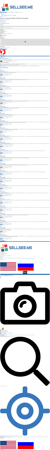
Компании (1, 13)
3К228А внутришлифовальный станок (4, 71)
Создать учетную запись (9, 241)
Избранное (21, 12)
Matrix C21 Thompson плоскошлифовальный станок (5, 199)
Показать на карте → (2, 38)
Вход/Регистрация (9, 12)
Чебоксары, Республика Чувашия (7, 437)
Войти (1, 331)
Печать (1, 48)
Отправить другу (4, 48)
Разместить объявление (3, 12)
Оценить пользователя (3, 56)
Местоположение (14, 12)
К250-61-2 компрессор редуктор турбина (4, 121)
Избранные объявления (3, 332)
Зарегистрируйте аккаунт (5, 331)
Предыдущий (1, 16)
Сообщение (18, 12)
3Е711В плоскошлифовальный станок (4, 192)
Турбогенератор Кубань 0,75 (3, 78)
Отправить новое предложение (6, 23)
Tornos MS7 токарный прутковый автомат (4, 128)
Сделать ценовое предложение (3, 20)
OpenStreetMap (47, 45)
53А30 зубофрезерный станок (3, 228)
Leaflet (44, 45)
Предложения (1, 23)
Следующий (4, 16)
